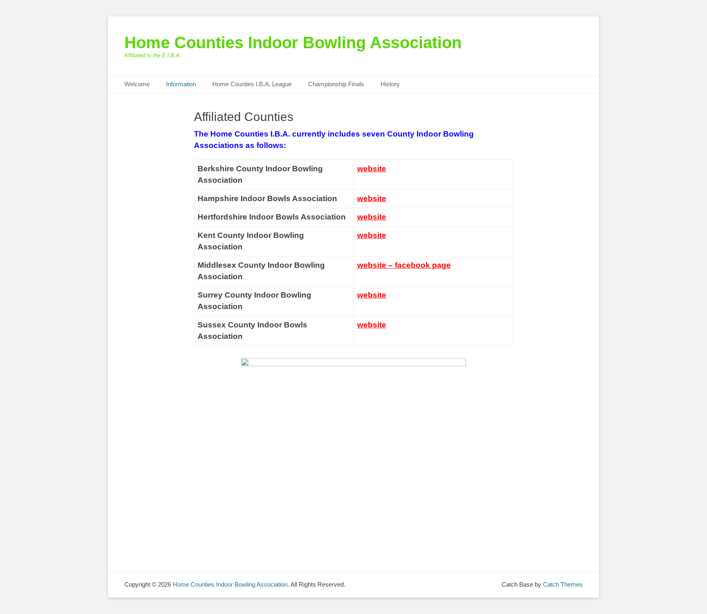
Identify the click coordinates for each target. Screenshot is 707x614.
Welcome (137, 84)
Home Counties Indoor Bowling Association (293, 43)
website (371, 168)
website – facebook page (404, 265)
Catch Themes (563, 584)
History (390, 84)
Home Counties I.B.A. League (252, 84)
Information (181, 84)
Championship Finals (336, 84)
